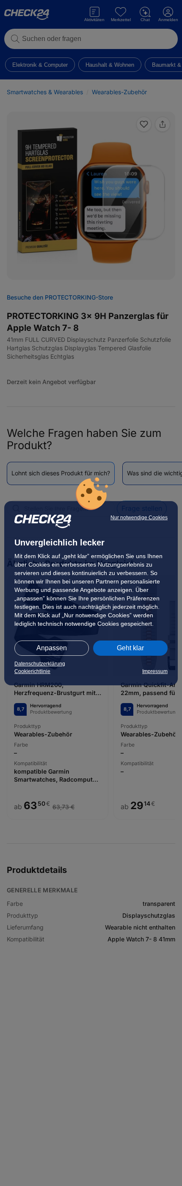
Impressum (155, 671)
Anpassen (51, 648)
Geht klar (130, 648)
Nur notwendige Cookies (139, 518)
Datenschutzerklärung (39, 664)
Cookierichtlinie (32, 671)
